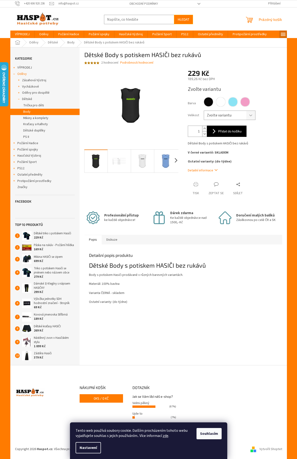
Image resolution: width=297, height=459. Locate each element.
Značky (22, 187)
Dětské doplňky (34, 130)
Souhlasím (209, 433)
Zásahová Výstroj (34, 80)
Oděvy (22, 74)
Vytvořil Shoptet (270, 449)
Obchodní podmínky (143, 4)
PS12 (20, 168)
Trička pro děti (33, 105)
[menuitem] (22, 34)
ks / (101, 398)
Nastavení (88, 447)
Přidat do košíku (230, 131)
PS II (26, 137)
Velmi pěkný (140, 403)
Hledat (183, 19)
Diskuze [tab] (111, 239)
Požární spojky (27, 149)
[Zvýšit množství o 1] (204, 128)
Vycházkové (30, 86)
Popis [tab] (93, 239)
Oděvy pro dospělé (36, 92)
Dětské (27, 99)
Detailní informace (200, 170)
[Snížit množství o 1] (204, 134)
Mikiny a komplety (35, 118)
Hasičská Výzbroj (29, 155)
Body (27, 111)
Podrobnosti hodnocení (136, 63)
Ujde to (137, 413)
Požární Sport (27, 162)
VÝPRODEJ (24, 67)
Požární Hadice (27, 143)
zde (165, 435)
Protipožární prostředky (34, 181)
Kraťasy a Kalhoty (35, 124)
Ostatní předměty (29, 174)
